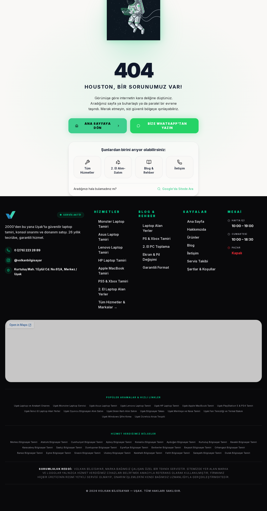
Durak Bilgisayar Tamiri (237, 452)
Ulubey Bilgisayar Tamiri (117, 452)
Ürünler (193, 237)
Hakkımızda (196, 229)
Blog (190, 245)
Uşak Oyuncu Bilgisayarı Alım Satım (83, 411)
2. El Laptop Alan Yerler (111, 291)
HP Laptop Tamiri (112, 260)
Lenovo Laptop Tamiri (110, 249)
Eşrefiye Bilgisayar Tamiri (134, 447)
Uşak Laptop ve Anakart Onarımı (32, 405)
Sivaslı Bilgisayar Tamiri (87, 452)
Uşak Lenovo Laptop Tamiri (135, 405)
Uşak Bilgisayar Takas (152, 411)
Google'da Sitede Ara (177, 189)
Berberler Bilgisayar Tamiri (166, 447)
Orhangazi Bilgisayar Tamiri (230, 447)
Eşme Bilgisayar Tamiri (58, 452)
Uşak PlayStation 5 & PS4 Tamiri (235, 405)
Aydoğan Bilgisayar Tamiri (181, 442)
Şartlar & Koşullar (201, 269)
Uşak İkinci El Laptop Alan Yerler (42, 411)
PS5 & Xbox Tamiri (113, 281)
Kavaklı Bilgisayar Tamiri (243, 442)
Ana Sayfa (195, 221)
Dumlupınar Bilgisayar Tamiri (101, 447)
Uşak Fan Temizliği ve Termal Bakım (223, 411)
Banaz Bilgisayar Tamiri (30, 452)
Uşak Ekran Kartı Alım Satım (122, 411)
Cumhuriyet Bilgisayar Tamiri (87, 442)
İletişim (193, 253)
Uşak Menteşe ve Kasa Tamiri (184, 411)
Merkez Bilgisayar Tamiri (23, 442)
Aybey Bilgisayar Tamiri (119, 442)
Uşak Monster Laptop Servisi (69, 405)
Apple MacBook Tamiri (111, 270)
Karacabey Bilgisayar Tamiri (37, 447)
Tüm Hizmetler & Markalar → (111, 304)
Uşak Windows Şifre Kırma (116, 416)
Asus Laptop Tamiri (108, 237)
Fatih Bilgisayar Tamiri (177, 452)
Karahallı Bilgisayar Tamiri (148, 452)
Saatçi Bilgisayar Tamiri (69, 447)
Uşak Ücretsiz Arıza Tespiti (150, 416)
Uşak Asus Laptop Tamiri (103, 405)
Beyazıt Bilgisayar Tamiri (197, 447)
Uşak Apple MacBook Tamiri (198, 405)
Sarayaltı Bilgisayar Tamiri (207, 452)
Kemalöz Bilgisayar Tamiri (149, 442)
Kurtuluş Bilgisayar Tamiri (213, 442)
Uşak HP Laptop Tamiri (166, 405)
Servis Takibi (197, 261)
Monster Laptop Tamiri (111, 224)
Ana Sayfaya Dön (97, 126)
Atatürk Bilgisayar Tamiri (54, 442)
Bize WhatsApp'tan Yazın (167, 126)
